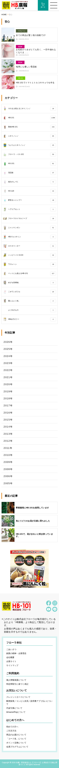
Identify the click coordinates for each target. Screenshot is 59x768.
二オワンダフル (31, 292)
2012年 (8, 441)
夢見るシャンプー (31, 200)
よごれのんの (30, 310)
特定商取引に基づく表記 (17, 684)
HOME (4, 15)
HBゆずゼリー (30, 319)
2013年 (8, 434)
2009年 (8, 462)
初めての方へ (12, 726)
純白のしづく (30, 182)
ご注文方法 (11, 730)
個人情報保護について (16, 680)
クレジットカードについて (18, 697)
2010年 (8, 455)
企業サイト (11, 661)
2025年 (8, 349)
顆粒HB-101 (31, 127)
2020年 (8, 384)
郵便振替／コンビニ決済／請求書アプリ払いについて (29, 702)
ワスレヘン (31, 264)
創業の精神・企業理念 (16, 653)
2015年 (8, 419)
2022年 (8, 370)
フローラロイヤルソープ (31, 218)
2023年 (8, 363)
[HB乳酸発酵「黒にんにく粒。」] (29, 568)
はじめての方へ (15, 720)
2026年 (8, 342)
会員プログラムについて (17, 747)
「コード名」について (16, 739)
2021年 (8, 377)
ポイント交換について (16, 743)
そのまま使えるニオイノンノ (31, 108)
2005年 (8, 483)
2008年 (8, 469)
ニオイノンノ (31, 136)
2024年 (8, 356)
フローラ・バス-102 (31, 154)
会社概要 (10, 657)
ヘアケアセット (30, 209)
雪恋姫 (31, 173)
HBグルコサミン (30, 237)
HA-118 (31, 191)
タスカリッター (31, 246)
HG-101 (31, 163)
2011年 (8, 448)
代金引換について (14, 708)
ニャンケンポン (31, 228)
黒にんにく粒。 (30, 301)
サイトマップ (12, 665)
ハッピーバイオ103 (31, 255)
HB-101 (31, 118)
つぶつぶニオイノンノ (31, 145)
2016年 (8, 412)
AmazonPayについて (15, 712)
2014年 (8, 427)
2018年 (8, 398)
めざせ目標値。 (30, 283)
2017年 (8, 405)
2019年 (8, 391)
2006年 (8, 476)
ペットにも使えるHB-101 (31, 273)
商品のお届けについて (16, 735)
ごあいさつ (11, 649)
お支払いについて (16, 690)
